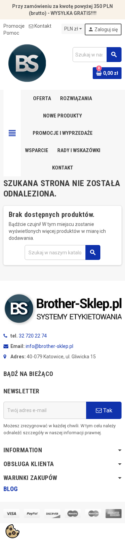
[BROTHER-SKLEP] (27, 62)
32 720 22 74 (33, 336)
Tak (107, 410)
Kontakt (42, 26)
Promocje (14, 26)
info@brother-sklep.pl (49, 346)
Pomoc (11, 33)
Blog (10, 488)
